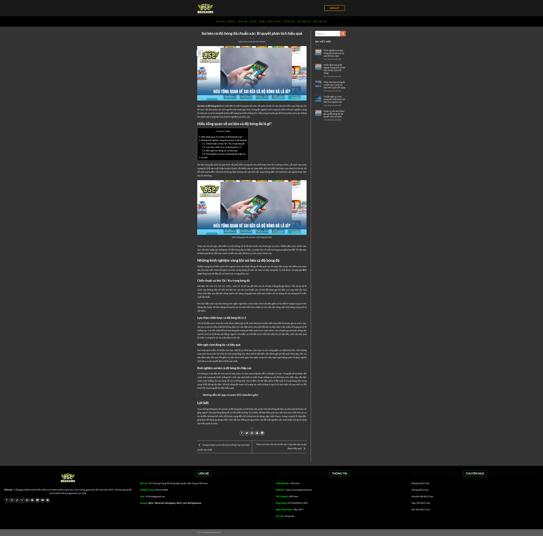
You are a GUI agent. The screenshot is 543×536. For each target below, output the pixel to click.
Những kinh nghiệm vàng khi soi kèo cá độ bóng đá (223, 140)
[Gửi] (343, 33)
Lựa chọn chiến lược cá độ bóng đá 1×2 (222, 147)
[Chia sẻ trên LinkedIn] (262, 433)
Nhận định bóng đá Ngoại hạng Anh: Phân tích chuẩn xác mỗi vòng (334, 68)
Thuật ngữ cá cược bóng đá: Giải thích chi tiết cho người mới (334, 99)
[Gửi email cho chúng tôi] (27, 500)
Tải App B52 (289, 21)
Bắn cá (231, 21)
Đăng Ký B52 (274, 21)
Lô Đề (262, 21)
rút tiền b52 (304, 21)
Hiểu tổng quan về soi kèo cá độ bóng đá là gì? (221, 137)
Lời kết (203, 157)
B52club (220, 21)
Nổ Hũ (253, 21)
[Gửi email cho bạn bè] (252, 433)
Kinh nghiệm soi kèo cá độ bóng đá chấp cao (224, 154)
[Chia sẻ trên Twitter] (246, 433)
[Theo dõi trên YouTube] (42, 500)
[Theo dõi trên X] (22, 500)
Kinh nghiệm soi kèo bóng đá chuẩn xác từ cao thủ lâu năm (334, 53)
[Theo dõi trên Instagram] (12, 500)
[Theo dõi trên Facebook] (7, 500)
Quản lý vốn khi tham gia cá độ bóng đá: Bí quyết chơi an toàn (334, 114)
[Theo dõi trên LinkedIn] (37, 500)
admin (262, 42)
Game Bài (242, 21)
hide (228, 131)
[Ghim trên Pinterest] (257, 433)
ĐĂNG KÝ (334, 8)
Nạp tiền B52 (320, 21)
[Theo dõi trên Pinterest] (32, 500)
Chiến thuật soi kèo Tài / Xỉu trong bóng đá (223, 143)
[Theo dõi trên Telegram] (47, 500)
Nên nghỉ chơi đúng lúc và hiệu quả (219, 150)
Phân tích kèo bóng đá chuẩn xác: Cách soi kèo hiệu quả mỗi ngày (334, 85)
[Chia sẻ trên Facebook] (241, 433)
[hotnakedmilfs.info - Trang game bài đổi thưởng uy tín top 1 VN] (211, 8)
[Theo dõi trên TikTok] (17, 500)
